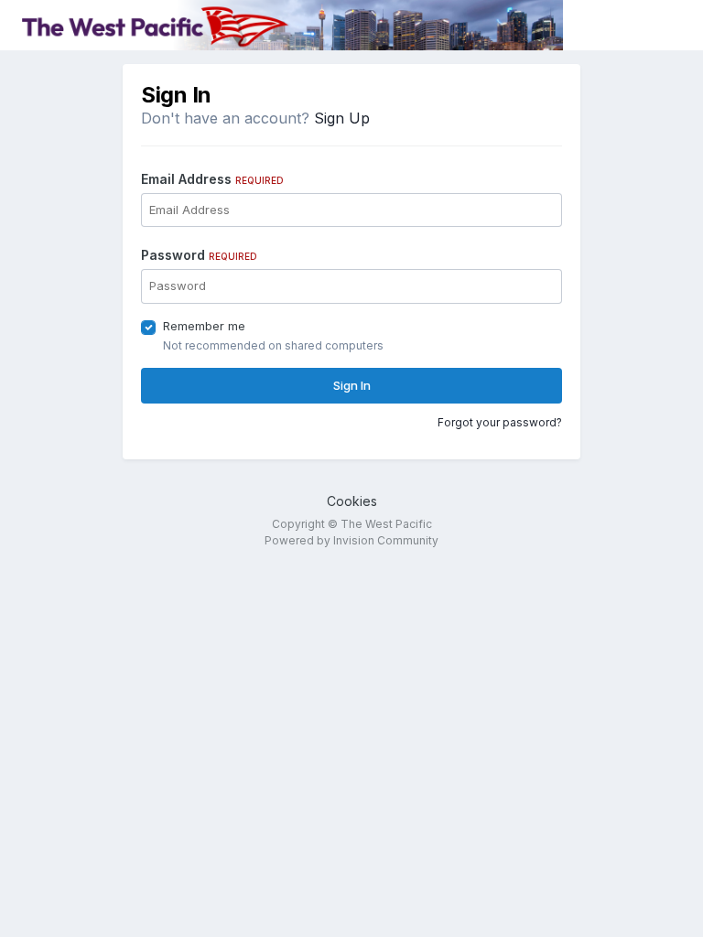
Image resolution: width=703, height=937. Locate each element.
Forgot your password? (500, 422)
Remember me (204, 325)
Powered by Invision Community (351, 540)
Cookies (352, 501)
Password (199, 255)
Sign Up (342, 118)
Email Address (212, 179)
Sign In (352, 385)
